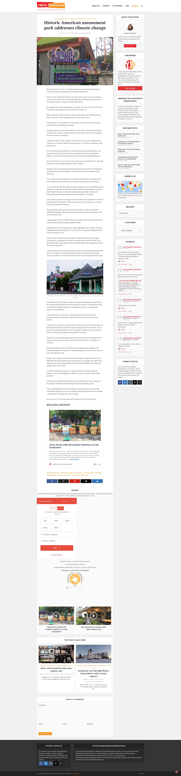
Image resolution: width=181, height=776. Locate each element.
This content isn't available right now (130, 281)
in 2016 (92, 496)
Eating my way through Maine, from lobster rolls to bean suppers (93, 673)
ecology (99, 473)
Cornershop (75, 773)
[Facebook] (120, 382)
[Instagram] (135, 382)
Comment (42, 705)
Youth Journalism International (132, 247)
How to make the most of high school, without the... (129, 166)
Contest (106, 6)
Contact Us (141, 773)
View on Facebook (122, 264)
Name (41, 724)
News (67, 19)
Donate (135, 6)
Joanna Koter (87, 33)
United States (84, 475)
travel (75, 475)
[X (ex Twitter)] (139, 382)
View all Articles (130, 46)
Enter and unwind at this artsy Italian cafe (56, 669)
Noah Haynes (123, 160)
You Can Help (130, 88)
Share (130, 264)
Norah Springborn (125, 168)
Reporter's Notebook (77, 19)
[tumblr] (130, 382)
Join (127, 6)
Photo (123, 261)
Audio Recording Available (47, 665)
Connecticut (79, 473)
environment (52, 475)
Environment (59, 19)
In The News (117, 6)
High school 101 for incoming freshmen (129, 150)
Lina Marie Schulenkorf (95, 681)
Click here (130, 195)
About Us (96, 6)
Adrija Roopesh (124, 153)
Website (90, 724)
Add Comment (75, 33)
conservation (89, 473)
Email (65, 724)
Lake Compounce (65, 475)
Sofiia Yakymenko (68, 674)
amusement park (54, 473)
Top (88, 19)
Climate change (67, 473)
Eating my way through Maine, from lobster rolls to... (129, 142)
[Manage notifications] (176, 771)
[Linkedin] (125, 382)
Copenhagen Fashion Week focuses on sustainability (128, 158)
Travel (93, 19)
